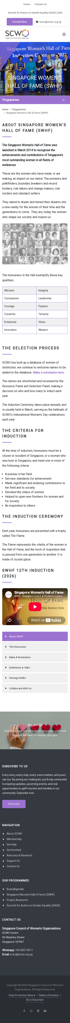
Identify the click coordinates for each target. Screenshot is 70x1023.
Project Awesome (17, 900)
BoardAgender (15, 889)
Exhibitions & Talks (19, 667)
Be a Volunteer (35, 999)
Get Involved (14, 849)
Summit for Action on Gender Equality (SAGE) (33, 905)
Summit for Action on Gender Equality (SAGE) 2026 (35, 12)
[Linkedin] (38, 1011)
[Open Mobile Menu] (64, 34)
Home (27, 4)
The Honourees (17, 646)
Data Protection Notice (22, 995)
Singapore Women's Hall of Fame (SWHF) (31, 894)
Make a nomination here (48, 372)
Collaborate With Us (20, 688)
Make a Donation (49, 995)
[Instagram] (31, 1011)
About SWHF (16, 636)
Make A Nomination (20, 657)
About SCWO (14, 833)
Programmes (19, 109)
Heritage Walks (17, 677)
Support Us (13, 860)
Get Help (12, 844)
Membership (14, 839)
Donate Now (20, 21)
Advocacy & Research (19, 855)
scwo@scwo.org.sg (50, 21)
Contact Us (40, 4)
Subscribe (14, 803)
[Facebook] (24, 1011)
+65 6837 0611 (24, 950)
